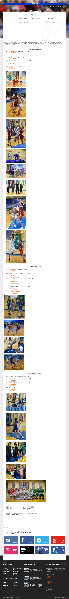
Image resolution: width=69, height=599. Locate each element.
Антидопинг (5, 573)
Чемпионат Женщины (7, 569)
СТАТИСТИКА (13, 52)
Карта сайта (5, 585)
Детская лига (15, 571)
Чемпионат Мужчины (17, 568)
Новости (4, 583)
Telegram (49, 581)
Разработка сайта (58, 597)
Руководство (16, 582)
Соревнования (16, 583)
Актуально (5, 568)
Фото (4, 574)
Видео (14, 574)
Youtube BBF (49, 582)
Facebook (49, 576)
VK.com (48, 577)
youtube (58, 6)
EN (65, 6)
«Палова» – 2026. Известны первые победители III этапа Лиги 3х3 (35, 578)
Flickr (48, 583)
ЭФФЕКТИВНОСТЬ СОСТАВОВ (16, 291)
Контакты (15, 585)
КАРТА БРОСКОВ (13, 63)
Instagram (49, 580)
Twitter (48, 578)
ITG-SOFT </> (63, 597)
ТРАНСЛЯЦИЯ (34, 3)
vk (52, 6)
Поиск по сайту (50, 6)
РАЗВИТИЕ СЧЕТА (14, 293)
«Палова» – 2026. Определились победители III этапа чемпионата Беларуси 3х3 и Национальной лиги (36, 571)
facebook (54, 6)
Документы (15, 569)
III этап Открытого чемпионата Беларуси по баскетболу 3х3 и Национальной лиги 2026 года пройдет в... (36, 586)
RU (63, 6)
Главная (4, 582)
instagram (60, 6)
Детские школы (6, 571)
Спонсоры (15, 573)
